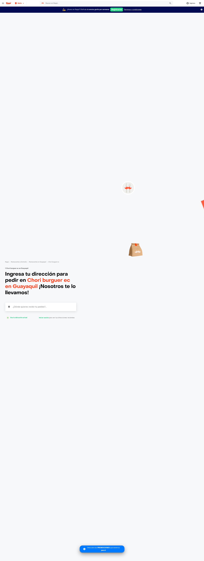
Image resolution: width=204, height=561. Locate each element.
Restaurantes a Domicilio (19, 262)
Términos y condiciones (133, 10)
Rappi (7, 262)
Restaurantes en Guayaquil (37, 262)
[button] (20, 3)
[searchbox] (106, 3)
